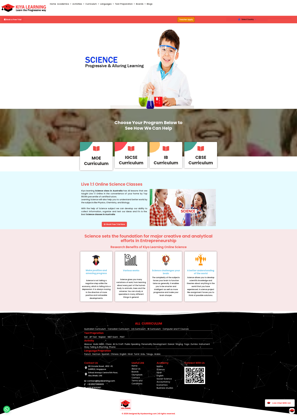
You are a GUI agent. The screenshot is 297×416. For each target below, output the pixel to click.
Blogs (149, 3)
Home (53, 3)
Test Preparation (124, 3)
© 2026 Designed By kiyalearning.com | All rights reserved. (148, 413)
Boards (139, 3)
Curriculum (91, 3)
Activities (77, 3)
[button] (64, 4)
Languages (106, 3)
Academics (63, 3)
